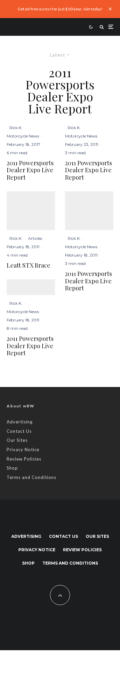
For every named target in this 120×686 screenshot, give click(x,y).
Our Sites (17, 440)
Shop (12, 468)
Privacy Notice (23, 449)
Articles (35, 238)
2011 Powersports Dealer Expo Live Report (30, 170)
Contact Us (19, 431)
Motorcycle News (23, 135)
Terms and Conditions (31, 477)
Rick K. (15, 127)
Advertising (20, 421)
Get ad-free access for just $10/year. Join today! (60, 8)
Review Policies (24, 459)
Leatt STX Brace (28, 265)
